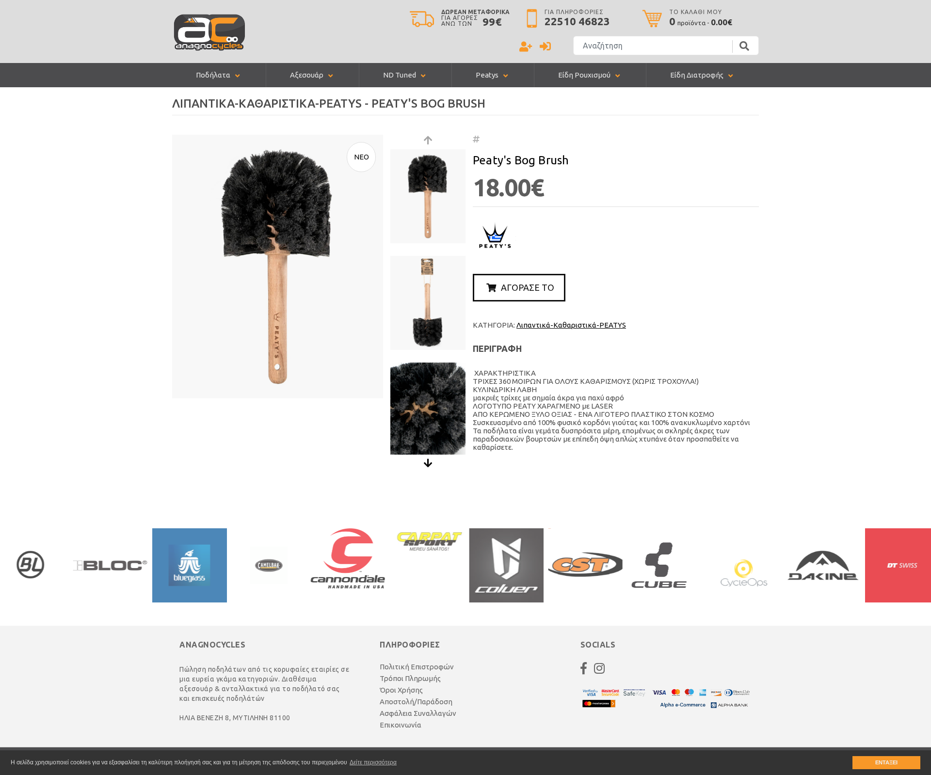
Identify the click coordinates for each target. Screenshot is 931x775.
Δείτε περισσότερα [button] (373, 762)
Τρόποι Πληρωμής (410, 678)
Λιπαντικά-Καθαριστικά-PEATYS (571, 325)
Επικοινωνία (400, 725)
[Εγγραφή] (525, 48)
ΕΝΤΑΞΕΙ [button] (886, 762)
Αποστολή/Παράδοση (416, 701)
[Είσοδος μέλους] (545, 48)
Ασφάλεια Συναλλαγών (418, 713)
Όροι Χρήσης (401, 690)
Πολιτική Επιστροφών (417, 667)
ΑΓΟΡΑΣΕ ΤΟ (527, 287)
